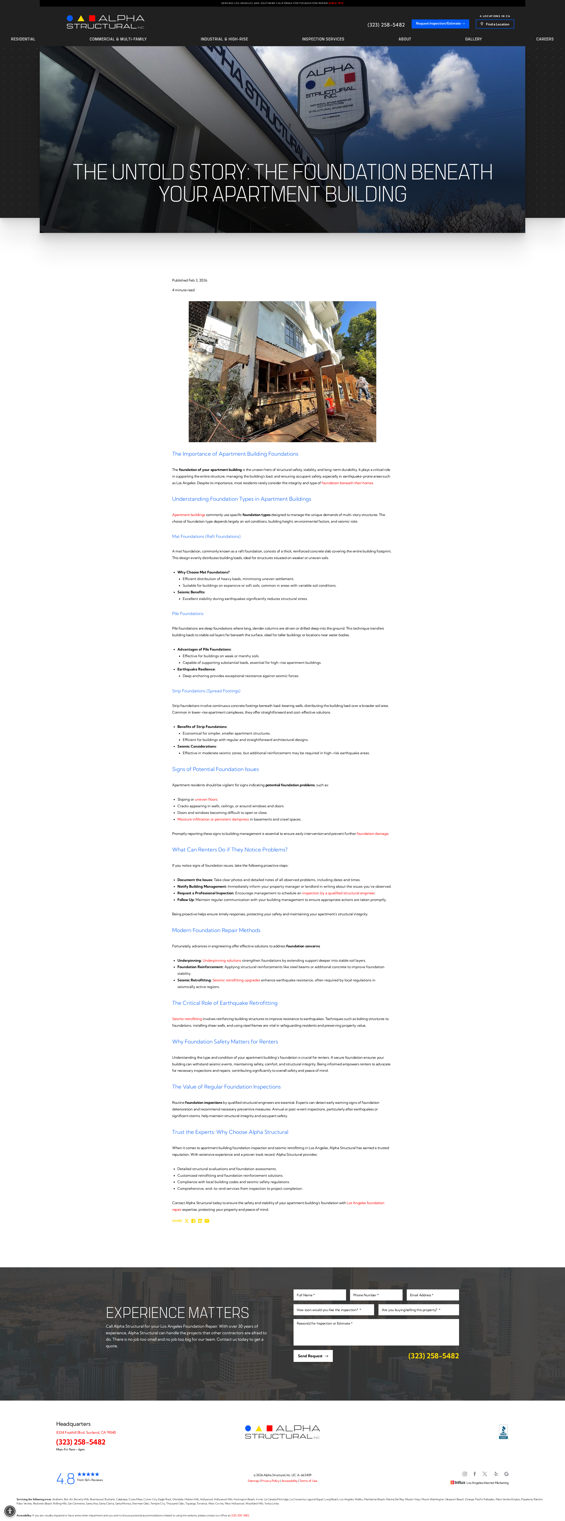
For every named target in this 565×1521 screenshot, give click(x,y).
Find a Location (497, 24)
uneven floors (206, 799)
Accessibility (289, 1481)
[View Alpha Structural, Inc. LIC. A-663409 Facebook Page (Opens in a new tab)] (475, 1475)
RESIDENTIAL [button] (23, 39)
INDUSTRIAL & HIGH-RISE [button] (224, 39)
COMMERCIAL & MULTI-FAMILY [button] (118, 39)
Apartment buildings (188, 514)
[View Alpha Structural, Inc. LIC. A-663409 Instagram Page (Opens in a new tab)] (465, 1475)
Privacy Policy (270, 1481)
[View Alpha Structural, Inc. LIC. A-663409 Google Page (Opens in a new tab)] (506, 1475)
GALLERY (473, 39)
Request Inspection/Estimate (438, 23)
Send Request (310, 1355)
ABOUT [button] (405, 39)
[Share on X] (187, 1221)
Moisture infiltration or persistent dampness (213, 819)
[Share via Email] (207, 1220)
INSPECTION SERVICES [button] (323, 39)
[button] (9, 1511)
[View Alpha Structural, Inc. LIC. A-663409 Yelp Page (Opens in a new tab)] (496, 1475)
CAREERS (545, 39)
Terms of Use (308, 1481)
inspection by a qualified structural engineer (338, 893)
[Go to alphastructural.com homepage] (105, 22)
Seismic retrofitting (187, 1019)
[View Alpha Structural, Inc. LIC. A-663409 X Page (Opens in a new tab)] (485, 1475)
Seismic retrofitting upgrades (236, 980)
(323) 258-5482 (386, 25)
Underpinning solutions (222, 960)
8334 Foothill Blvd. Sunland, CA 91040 (86, 1432)
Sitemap (253, 1481)
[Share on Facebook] (193, 1221)
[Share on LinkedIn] (200, 1221)
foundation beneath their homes (347, 483)
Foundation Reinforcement (200, 967)
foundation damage (372, 833)
